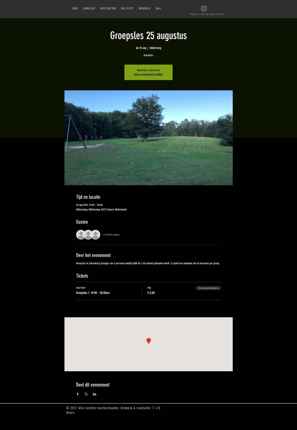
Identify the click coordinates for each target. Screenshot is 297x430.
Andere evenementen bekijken (148, 74)
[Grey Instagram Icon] (204, 8)
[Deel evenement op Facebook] (77, 394)
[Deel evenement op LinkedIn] (94, 394)
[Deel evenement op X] (86, 394)
